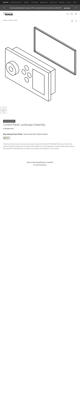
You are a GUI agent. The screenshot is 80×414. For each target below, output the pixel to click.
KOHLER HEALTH (16, 2)
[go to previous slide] (4, 8)
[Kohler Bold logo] (8, 13)
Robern (61, 2)
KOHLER (6, 2)
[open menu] (76, 14)
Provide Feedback (40, 165)
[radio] (6, 138)
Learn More (67, 8)
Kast (75, 2)
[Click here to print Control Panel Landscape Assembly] (72, 21)
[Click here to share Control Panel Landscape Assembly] (76, 21)
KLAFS (69, 2)
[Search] (68, 13)
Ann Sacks (44, 2)
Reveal (26, 2)
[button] (3, 110)
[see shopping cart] (71, 13)
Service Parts (13, 20)
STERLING (34, 2)
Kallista (53, 2)
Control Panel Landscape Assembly (30, 20)
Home (5, 20)
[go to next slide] (76, 8)
